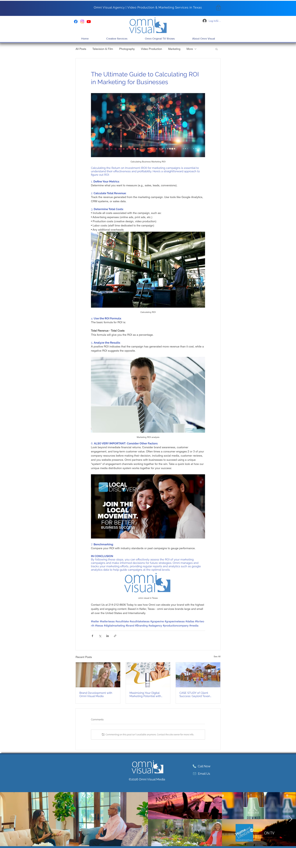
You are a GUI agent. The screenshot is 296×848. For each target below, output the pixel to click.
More (190, 48)
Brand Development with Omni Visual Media (95, 694)
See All (217, 656)
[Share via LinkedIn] (107, 635)
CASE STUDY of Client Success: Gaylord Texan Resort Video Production (195, 694)
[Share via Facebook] (92, 635)
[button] (218, 7)
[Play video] (148, 506)
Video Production (151, 48)
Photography (127, 48)
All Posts (81, 48)
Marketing (174, 48)
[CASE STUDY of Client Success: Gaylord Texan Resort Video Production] (198, 674)
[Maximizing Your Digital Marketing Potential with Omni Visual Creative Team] (148, 674)
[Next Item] (290, 819)
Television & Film (102, 48)
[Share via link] (115, 635)
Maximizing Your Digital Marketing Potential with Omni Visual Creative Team (147, 694)
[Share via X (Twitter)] (100, 635)
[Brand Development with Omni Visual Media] (98, 674)
